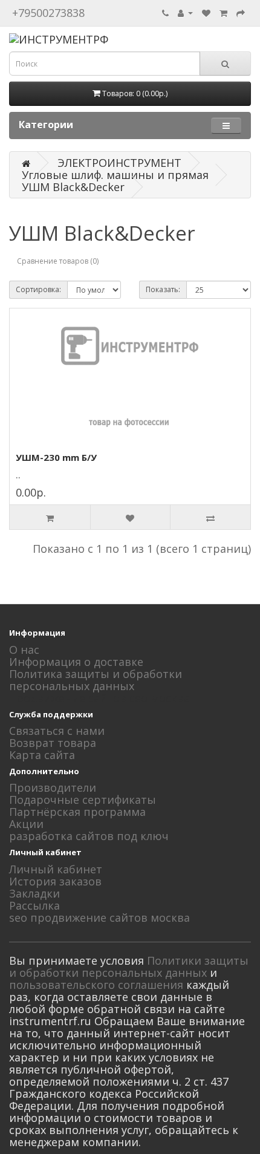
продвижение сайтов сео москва (99, 698)
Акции (26, 824)
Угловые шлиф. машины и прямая (115, 175)
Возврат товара (52, 742)
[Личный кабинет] (185, 12)
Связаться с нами (57, 730)
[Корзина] (223, 12)
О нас (24, 649)
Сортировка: (38, 289)
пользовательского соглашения (96, 984)
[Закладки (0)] (206, 12)
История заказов (55, 881)
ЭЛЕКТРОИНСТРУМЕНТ (119, 162)
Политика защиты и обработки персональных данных (95, 680)
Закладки (34, 893)
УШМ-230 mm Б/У (56, 457)
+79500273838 (48, 13)
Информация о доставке (76, 661)
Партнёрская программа (77, 811)
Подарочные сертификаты (82, 799)
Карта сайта (42, 755)
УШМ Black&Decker (73, 187)
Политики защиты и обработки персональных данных (129, 966)
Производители (52, 787)
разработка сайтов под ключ (89, 836)
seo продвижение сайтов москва (99, 917)
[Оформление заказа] (240, 12)
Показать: (163, 289)
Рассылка (34, 905)
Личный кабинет (55, 869)
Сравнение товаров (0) (58, 261)
